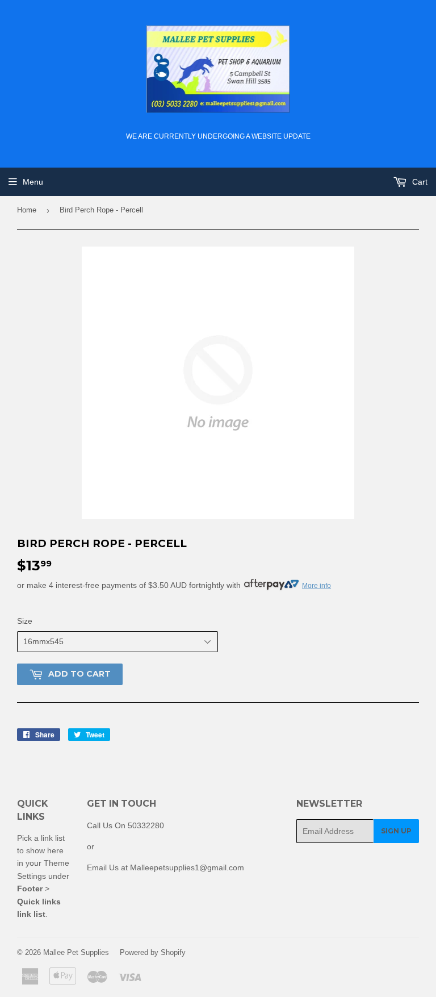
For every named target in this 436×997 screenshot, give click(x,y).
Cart (418, 181)
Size (24, 620)
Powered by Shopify (153, 952)
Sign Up (396, 831)
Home (26, 210)
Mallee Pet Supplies (76, 952)
